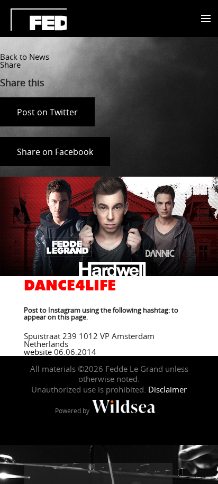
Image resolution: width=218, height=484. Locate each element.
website (38, 351)
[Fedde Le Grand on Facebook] (35, 473)
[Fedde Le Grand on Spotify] (140, 473)
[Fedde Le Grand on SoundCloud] (119, 473)
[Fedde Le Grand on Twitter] (56, 473)
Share (10, 64)
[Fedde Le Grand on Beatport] (161, 473)
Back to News (24, 56)
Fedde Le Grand (39, 19)
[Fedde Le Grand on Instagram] (77, 473)
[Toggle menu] (203, 19)
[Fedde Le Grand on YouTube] (98, 473)
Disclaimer (167, 389)
